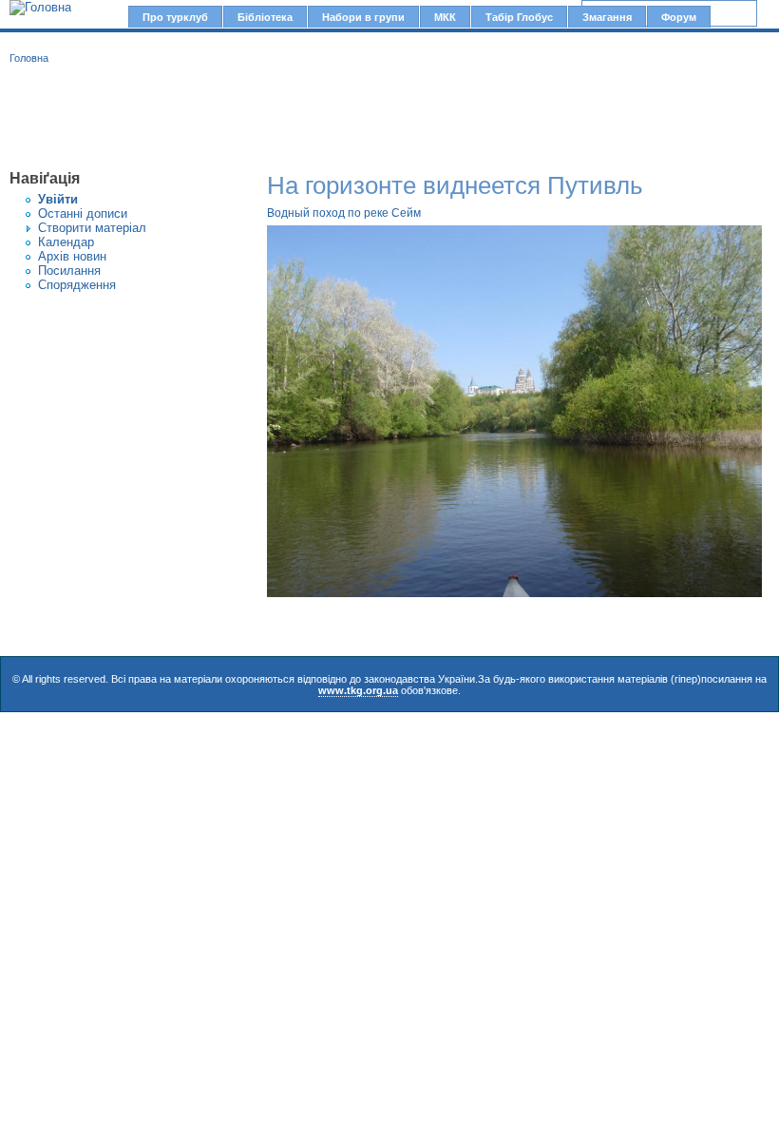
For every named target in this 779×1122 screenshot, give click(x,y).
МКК (445, 17)
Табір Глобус (519, 17)
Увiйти (58, 199)
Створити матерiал (92, 228)
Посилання (69, 270)
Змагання (607, 17)
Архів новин (72, 256)
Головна (29, 58)
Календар (66, 242)
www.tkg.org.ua (358, 690)
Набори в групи (363, 17)
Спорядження (77, 285)
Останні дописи (82, 213)
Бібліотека (265, 17)
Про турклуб (175, 17)
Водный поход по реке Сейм (344, 213)
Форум (678, 17)
